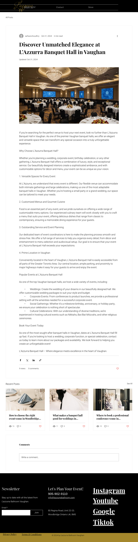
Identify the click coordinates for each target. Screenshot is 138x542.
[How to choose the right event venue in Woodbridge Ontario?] (25, 400)
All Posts (9, 17)
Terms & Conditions (32, 534)
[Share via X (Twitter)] (27, 360)
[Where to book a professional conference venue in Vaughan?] (112, 400)
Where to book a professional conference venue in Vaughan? (112, 417)
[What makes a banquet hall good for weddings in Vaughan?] (69, 400)
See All (129, 383)
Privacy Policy (10, 534)
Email (4, 508)
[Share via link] (40, 360)
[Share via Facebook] (20, 360)
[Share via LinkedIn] (33, 360)
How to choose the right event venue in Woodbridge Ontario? (24, 417)
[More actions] (117, 36)
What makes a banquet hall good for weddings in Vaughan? (68, 417)
